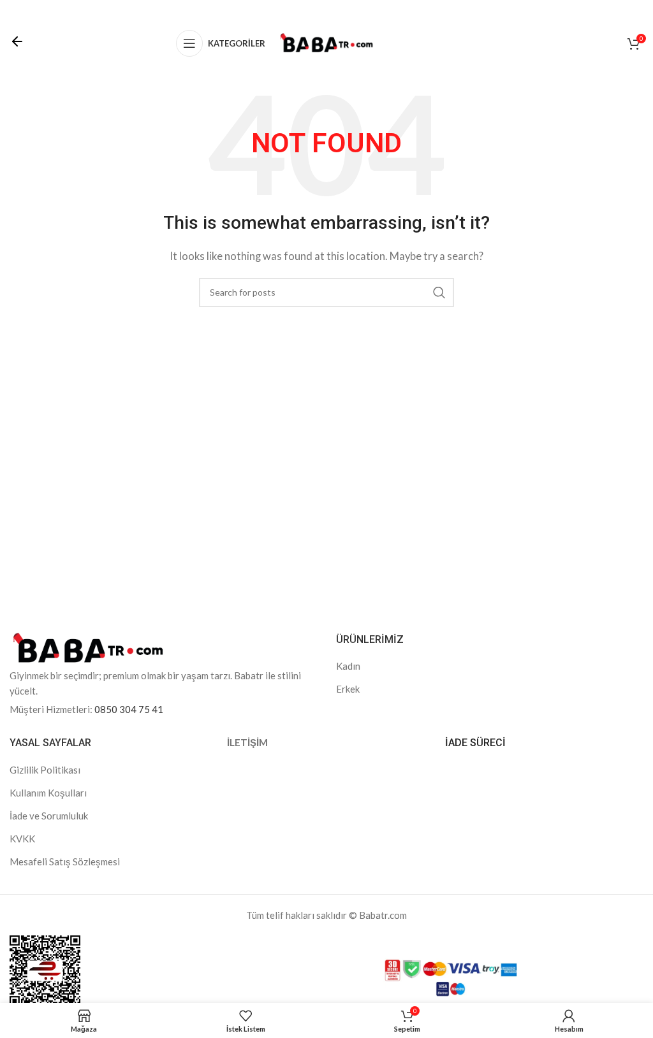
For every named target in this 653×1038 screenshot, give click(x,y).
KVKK (22, 838)
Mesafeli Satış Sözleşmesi (65, 861)
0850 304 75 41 (128, 709)
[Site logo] (326, 42)
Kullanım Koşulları (48, 792)
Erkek (348, 689)
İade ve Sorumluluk (49, 815)
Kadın (348, 666)
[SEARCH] (439, 292)
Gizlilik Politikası (45, 769)
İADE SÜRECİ (475, 743)
